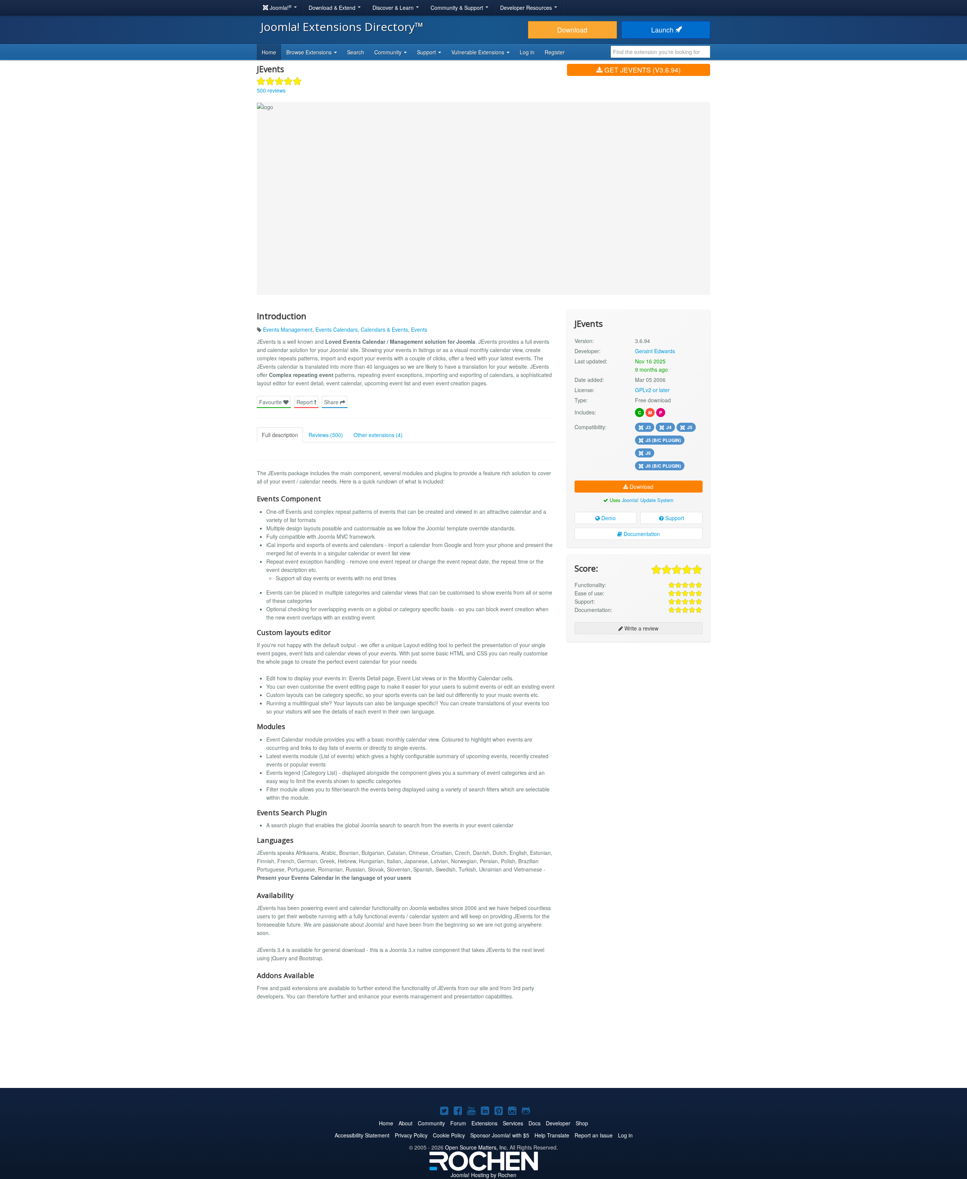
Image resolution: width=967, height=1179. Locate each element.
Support (674, 518)
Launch (663, 29)
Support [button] (427, 52)
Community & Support (458, 7)
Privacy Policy (411, 1135)
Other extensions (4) (378, 435)
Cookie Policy (449, 1135)
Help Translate (551, 1135)
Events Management (287, 329)
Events (419, 329)
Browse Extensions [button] (309, 52)
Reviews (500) (326, 435)
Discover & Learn (393, 7)
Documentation (641, 534)
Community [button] (388, 52)
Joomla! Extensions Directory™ (342, 26)
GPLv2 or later (652, 390)
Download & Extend (333, 7)
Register (555, 52)
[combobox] (660, 52)
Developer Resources (526, 7)
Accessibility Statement (362, 1135)
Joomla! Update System (648, 500)
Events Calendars (336, 329)
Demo (608, 518)
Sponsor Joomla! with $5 (499, 1135)
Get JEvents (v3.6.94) (641, 69)
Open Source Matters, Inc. (476, 1147)
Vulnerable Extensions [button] (478, 52)
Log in (527, 52)
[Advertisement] (638, 696)
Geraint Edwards (655, 351)
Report (305, 402)
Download (572, 29)
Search (355, 52)
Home (269, 52)
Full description (280, 435)
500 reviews (271, 90)
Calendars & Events (384, 329)
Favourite (271, 402)
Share (332, 402)
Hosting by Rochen (483, 1175)
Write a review (640, 628)
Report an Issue (594, 1135)
